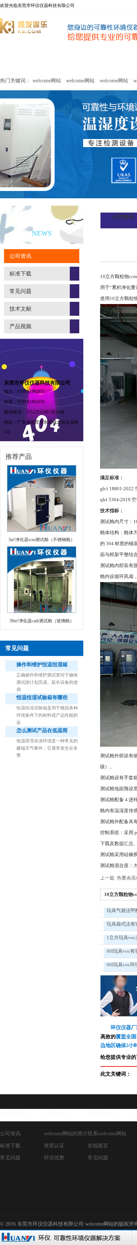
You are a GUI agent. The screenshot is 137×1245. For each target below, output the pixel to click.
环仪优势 (54, 1157)
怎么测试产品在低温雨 (42, 730)
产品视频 (20, 326)
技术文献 (20, 309)
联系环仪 (101, 1113)
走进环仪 (57, 1113)
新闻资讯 (13, 1113)
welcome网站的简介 (66, 1133)
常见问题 (20, 291)
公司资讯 (20, 256)
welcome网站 (19, 61)
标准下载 (20, 274)
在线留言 (98, 1145)
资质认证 (54, 1145)
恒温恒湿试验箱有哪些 (42, 697)
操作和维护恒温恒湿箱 (42, 664)
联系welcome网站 (107, 1133)
